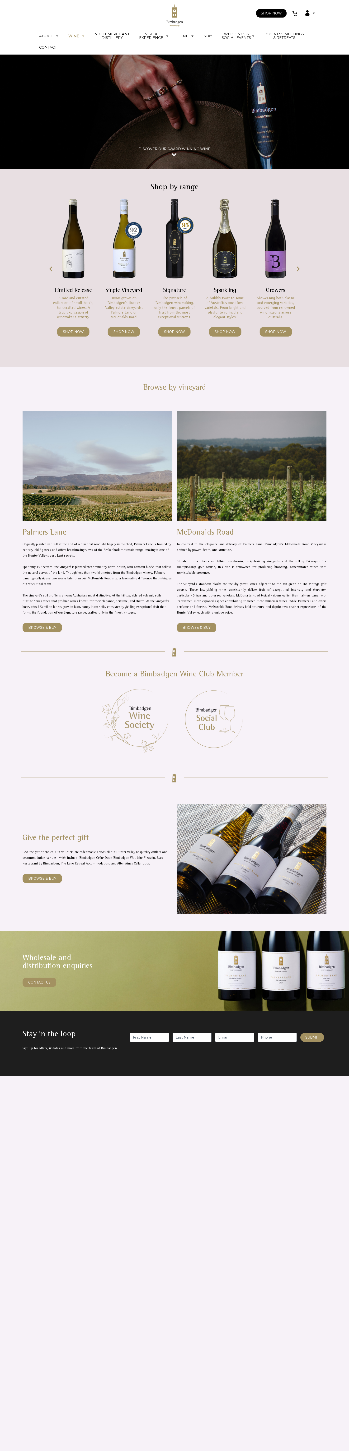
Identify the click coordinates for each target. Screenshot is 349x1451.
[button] (51, 269)
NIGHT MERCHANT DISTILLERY (112, 36)
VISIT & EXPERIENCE (151, 36)
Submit (312, 1037)
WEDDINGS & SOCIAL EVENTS (236, 36)
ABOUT (46, 36)
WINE (73, 36)
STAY (208, 36)
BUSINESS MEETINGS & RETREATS (284, 36)
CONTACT (48, 47)
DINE (183, 36)
